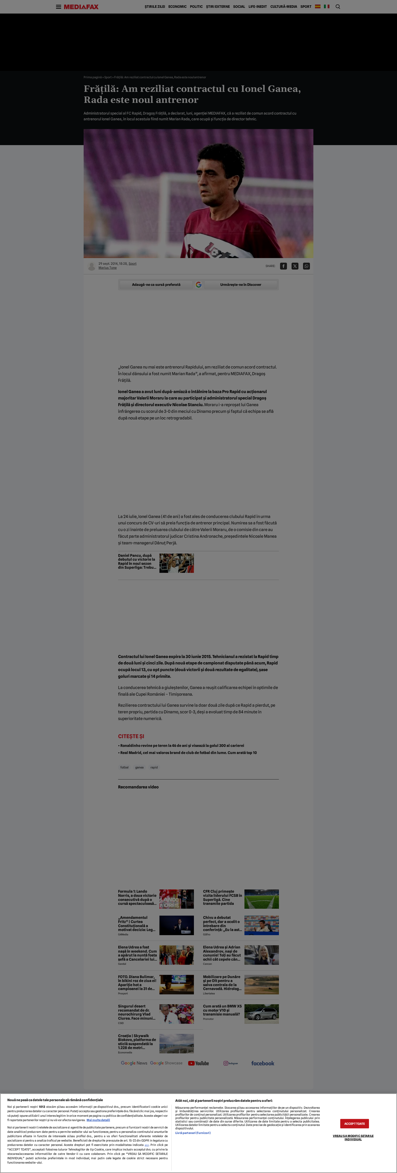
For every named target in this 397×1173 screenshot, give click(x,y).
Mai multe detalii (98, 1120)
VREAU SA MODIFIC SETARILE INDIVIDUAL (353, 1137)
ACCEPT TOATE (354, 1123)
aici (147, 1145)
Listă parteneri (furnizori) (192, 1133)
